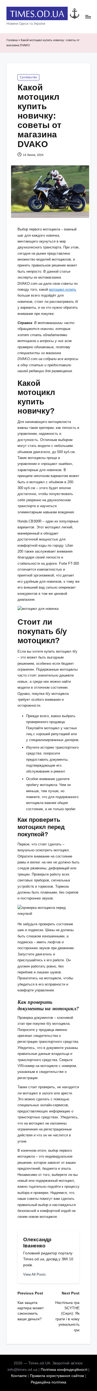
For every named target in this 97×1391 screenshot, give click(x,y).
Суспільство (28, 77)
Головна (12, 40)
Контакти (19, 1376)
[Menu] (88, 16)
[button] (34, 1274)
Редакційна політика (48, 1382)
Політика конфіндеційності (64, 1370)
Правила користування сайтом (57, 1376)
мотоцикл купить (62, 289)
